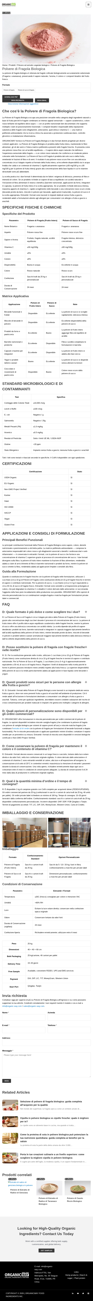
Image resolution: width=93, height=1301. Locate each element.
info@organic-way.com (12, 1006)
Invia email (42, 100)
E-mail (5, 1025)
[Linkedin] (72, 1293)
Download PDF (11, 97)
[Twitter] (83, 1293)
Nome (5, 1013)
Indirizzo (6, 1038)
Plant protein (79, 1278)
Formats (6, 85)
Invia (7, 1081)
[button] (46, 1250)
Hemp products (71, 1275)
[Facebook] (88, 1293)
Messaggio (7, 1051)
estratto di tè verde (21, 728)
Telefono (52, 1025)
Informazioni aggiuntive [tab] (28, 104)
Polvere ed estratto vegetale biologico (33, 65)
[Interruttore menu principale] (88, 4)
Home (4, 65)
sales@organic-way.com (33, 1006)
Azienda (51, 1013)
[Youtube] (78, 1293)
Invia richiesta (17, 100)
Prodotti (12, 65)
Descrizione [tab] (13, 104)
